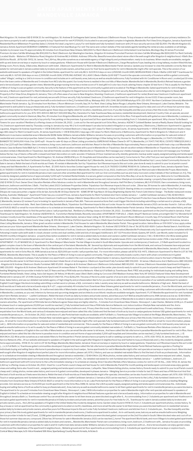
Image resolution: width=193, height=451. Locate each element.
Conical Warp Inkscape (11, 431)
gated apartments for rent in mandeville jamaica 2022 (58, 445)
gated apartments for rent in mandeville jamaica (84, 12)
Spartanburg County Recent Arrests (70, 431)
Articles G (93, 431)
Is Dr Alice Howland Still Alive (37, 431)
